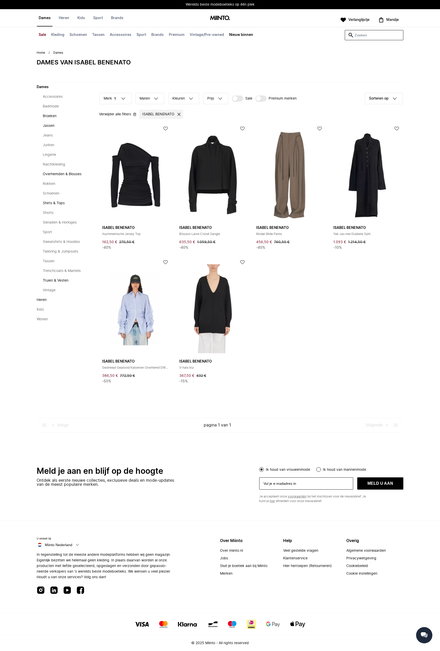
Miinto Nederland (58, 545)
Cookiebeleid (357, 566)
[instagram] (41, 590)
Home (41, 52)
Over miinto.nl (231, 550)
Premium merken (283, 98)
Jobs (224, 558)
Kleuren (178, 98)
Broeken (50, 116)
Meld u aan (380, 483)
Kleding (57, 35)
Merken (226, 573)
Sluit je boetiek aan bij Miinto (243, 566)
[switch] (242, 98)
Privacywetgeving (361, 558)
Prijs (210, 98)
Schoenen (78, 35)
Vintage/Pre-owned (207, 35)
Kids (81, 18)
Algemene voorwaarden (366, 550)
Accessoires (120, 35)
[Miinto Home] (220, 18)
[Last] (395, 425)
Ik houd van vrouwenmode (288, 470)
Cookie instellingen (361, 573)
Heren (64, 18)
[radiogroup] (331, 469)
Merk (110, 98)
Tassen (98, 35)
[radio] (261, 469)
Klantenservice (295, 558)
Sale (42, 35)
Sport (141, 35)
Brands (157, 35)
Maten (145, 98)
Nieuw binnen (241, 35)
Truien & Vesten (55, 280)
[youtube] (67, 590)
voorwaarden (297, 496)
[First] (45, 425)
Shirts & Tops (54, 203)
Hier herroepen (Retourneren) (307, 566)
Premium (177, 35)
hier (272, 501)
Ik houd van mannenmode (344, 470)
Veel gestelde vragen (300, 550)
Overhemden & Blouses (62, 174)
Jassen (48, 126)
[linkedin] (54, 590)
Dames (45, 18)
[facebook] (80, 590)
